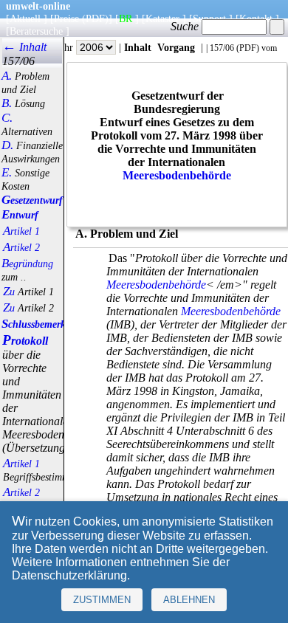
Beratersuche (36, 31)
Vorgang (176, 47)
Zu (9, 291)
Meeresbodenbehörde (177, 175)
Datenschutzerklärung (69, 575)
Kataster (162, 18)
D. (7, 145)
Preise (66, 18)
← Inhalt (24, 47)
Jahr (66, 47)
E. (6, 173)
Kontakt (255, 18)
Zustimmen (102, 599)
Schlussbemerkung (42, 324)
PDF (247, 48)
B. (6, 103)
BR (125, 18)
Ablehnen (189, 599)
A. (6, 76)
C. (7, 118)
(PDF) (95, 18)
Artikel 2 (21, 247)
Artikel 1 (21, 231)
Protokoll (25, 340)
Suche (186, 26)
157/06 (222, 48)
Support (209, 18)
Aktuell (25, 18)
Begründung (27, 263)
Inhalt (137, 47)
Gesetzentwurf (32, 200)
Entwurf (19, 215)
